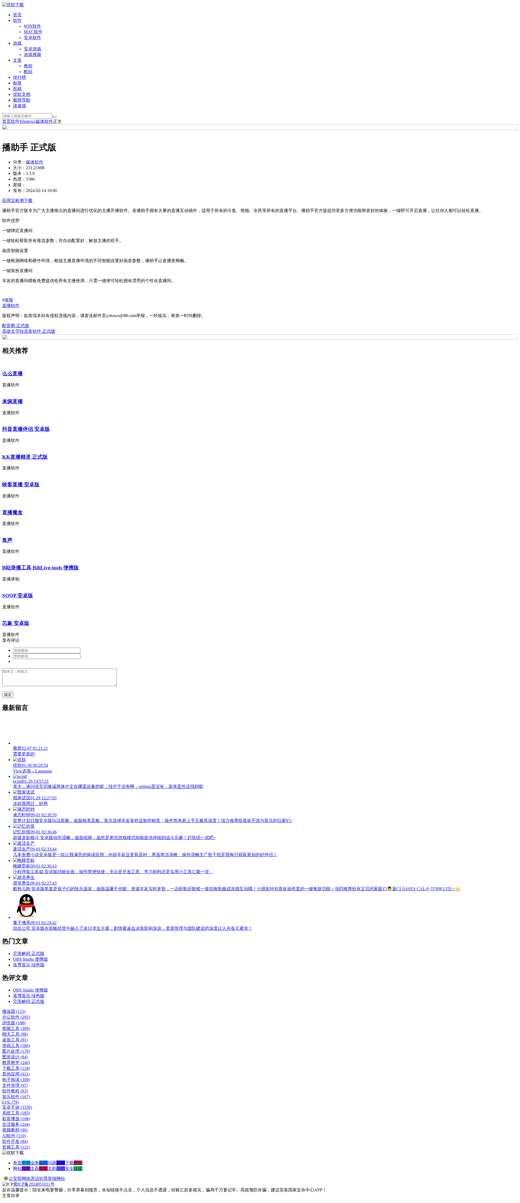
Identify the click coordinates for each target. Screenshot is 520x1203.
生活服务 (16, 1124)
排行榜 (19, 77)
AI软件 (14, 1135)
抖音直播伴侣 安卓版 (26, 429)
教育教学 (16, 1062)
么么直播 (12, 373)
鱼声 (7, 540)
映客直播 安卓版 (21, 484)
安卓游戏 (32, 49)
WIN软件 (32, 26)
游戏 (17, 43)
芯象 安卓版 (15, 623)
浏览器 (13, 1023)
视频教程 (15, 1130)
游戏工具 (16, 1045)
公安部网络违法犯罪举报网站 (37, 1178)
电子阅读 (16, 1079)
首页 (17, 14)
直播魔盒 (12, 512)
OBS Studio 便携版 (30, 959)
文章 (17, 60)
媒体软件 (44, 121)
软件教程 (15, 1091)
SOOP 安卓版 (17, 595)
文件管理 (15, 1085)
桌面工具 (15, 1040)
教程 (28, 66)
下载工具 (16, 1068)
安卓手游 (17, 1107)
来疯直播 (12, 401)
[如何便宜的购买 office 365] (260, 128)
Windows (28, 121)
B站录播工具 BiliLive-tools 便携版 (40, 567)
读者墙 (19, 105)
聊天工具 (15, 1034)
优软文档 (21, 94)
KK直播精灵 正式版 (25, 457)
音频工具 (16, 1147)
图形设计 (15, 1057)
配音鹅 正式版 (15, 325)
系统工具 (16, 1113)
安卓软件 (32, 37)
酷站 (28, 71)
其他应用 (16, 1074)
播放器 (13, 1011)
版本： (19, 173)
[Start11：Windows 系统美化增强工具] (260, 338)
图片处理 (16, 1051)
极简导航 (21, 100)
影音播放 (16, 1118)
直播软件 (11, 305)
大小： (19, 167)
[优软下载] (13, 4)
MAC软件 (33, 32)
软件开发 (15, 1141)
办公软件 (16, 1017)
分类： (19, 162)
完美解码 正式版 (28, 953)
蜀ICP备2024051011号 (34, 1184)
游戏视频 (32, 54)
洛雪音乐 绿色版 (28, 965)
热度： (19, 179)
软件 (17, 20)
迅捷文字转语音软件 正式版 (28, 331)
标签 (17, 83)
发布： (19, 190)
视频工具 (16, 1028)
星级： (19, 184)
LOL (10, 1102)
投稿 (17, 88)
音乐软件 (16, 1096)
